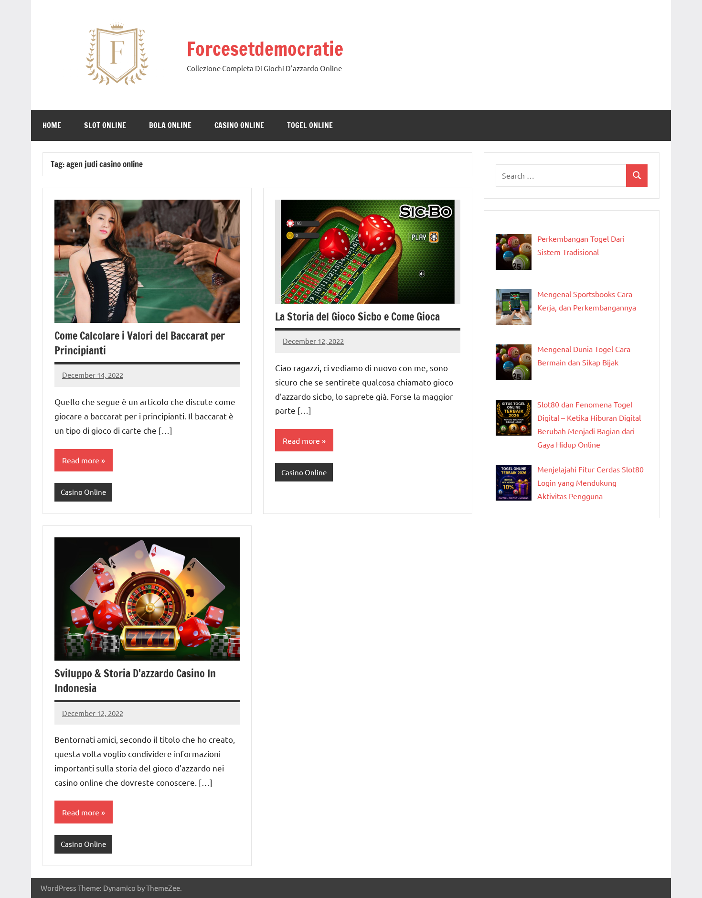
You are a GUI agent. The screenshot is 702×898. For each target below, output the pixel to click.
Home (52, 125)
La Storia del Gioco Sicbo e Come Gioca (357, 316)
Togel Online (310, 125)
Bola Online (170, 125)
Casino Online (239, 125)
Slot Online (105, 125)
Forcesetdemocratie (265, 48)
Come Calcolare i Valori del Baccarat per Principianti (139, 343)
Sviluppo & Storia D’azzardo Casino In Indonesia (135, 680)
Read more (80, 460)
